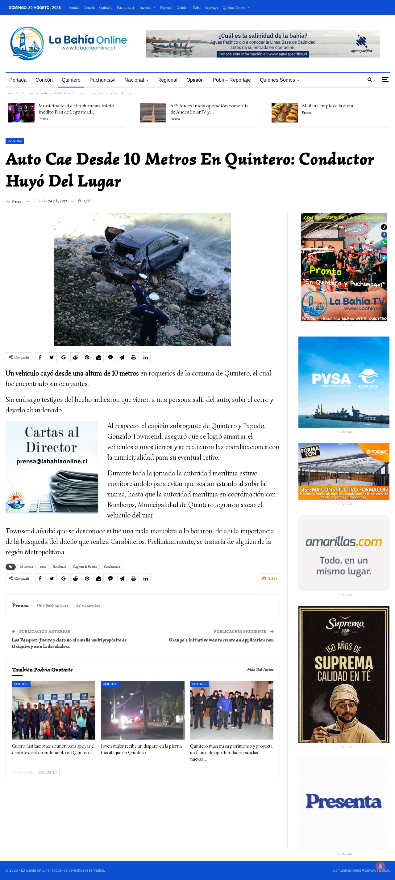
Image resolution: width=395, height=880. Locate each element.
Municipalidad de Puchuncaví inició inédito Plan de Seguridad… (76, 109)
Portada (74, 7)
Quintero (105, 7)
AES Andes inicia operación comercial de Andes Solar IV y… (210, 109)
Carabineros (112, 567)
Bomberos (59, 567)
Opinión (182, 7)
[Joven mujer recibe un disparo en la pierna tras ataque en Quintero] (143, 710)
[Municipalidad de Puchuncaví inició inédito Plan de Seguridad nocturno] (21, 112)
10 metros (26, 567)
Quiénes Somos (234, 7)
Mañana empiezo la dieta (327, 106)
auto (43, 567)
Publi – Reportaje (205, 7)
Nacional (145, 7)
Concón (89, 7)
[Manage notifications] (380, 866)
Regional (166, 7)
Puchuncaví (125, 7)
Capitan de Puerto (85, 567)
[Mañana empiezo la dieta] (285, 112)
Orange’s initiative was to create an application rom (221, 640)
